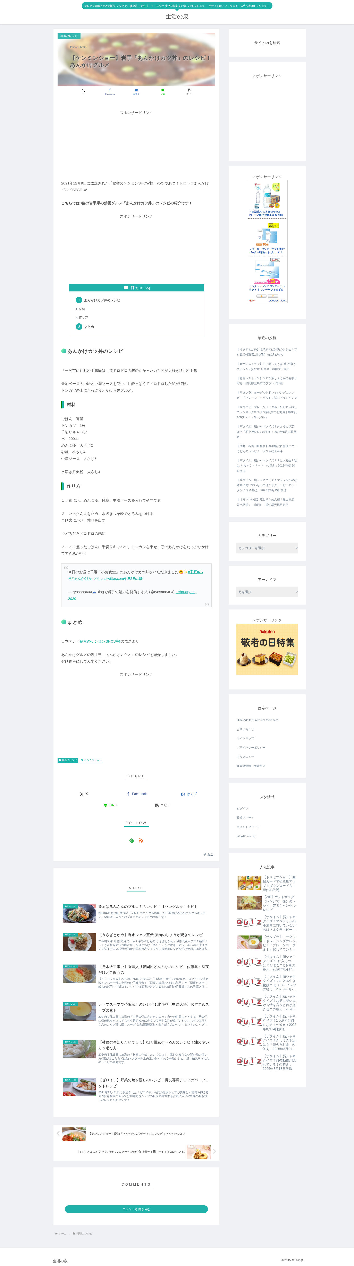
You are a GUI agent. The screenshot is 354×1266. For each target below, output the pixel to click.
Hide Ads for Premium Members (257, 720)
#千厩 (192, 572)
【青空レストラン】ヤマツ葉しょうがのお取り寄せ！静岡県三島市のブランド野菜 (267, 381)
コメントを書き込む (136, 1209)
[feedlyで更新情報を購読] (132, 840)
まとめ (89, 326)
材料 (82, 309)
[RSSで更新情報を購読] (141, 840)
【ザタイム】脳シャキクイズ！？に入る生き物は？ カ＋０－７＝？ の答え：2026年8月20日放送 (267, 465)
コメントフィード (248, 827)
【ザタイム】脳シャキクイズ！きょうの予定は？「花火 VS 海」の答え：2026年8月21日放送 (267, 431)
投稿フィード (245, 817)
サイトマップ (245, 738)
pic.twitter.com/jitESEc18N (122, 579)
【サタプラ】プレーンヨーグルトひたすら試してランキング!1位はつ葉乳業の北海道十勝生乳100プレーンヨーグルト (267, 412)
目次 (134, 288)
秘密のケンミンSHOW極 (100, 641)
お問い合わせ (245, 729)
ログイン (242, 808)
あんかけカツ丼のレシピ (102, 300)
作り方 (83, 317)
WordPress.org (246, 836)
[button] (189, 91)
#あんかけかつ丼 (86, 579)
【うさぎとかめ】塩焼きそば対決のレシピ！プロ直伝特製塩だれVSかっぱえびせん (267, 352)
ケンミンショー (93, 760)
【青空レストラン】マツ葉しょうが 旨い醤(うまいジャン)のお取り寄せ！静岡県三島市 (266, 366)
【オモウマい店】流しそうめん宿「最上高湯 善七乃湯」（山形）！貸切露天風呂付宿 (265, 502)
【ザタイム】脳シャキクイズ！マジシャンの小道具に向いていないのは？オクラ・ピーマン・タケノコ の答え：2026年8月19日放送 (267, 485)
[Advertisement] (136, 144)
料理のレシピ (69, 760)
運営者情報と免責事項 (251, 766)
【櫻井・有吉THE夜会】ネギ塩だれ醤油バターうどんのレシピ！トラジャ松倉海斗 (267, 448)
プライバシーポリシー (251, 747)
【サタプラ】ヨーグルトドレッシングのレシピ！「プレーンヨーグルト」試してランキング (267, 395)
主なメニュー (245, 756)
